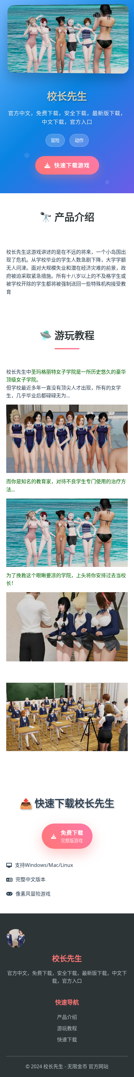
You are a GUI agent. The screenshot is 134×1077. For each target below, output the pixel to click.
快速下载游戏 (72, 165)
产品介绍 (67, 1017)
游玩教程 (67, 1028)
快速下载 (67, 1039)
